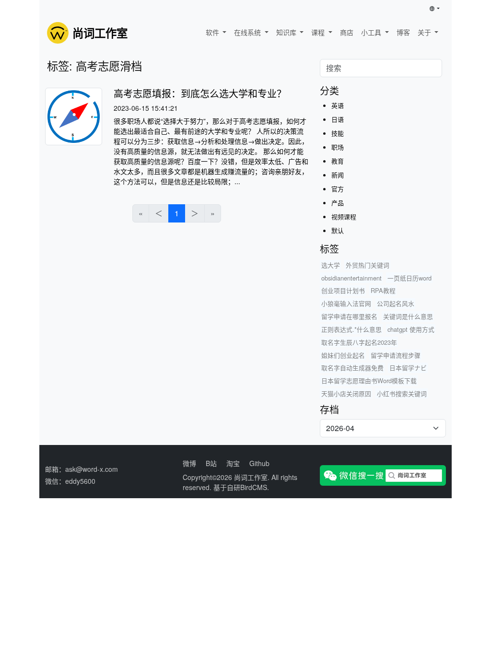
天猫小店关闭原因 (346, 393)
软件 (213, 32)
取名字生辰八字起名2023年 (359, 342)
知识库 (287, 32)
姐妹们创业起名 (343, 355)
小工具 (372, 32)
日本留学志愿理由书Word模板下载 (369, 380)
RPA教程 (383, 290)
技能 (337, 133)
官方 (337, 188)
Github (259, 463)
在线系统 (248, 32)
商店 (346, 32)
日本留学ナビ (408, 367)
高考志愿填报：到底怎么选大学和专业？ (200, 93)
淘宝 (233, 463)
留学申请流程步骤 (396, 355)
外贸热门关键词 (367, 264)
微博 (189, 463)
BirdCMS (253, 487)
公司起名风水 (395, 303)
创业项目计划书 (343, 290)
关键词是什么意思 (408, 316)
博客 (403, 32)
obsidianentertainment (351, 277)
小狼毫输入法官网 (346, 303)
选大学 (330, 264)
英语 (337, 105)
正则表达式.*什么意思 (351, 329)
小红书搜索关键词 (402, 393)
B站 (211, 463)
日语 (337, 119)
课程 (319, 32)
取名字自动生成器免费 (352, 367)
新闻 (337, 174)
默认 (337, 230)
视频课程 (343, 216)
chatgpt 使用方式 (410, 329)
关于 (425, 32)
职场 (337, 147)
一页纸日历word (409, 277)
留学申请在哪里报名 (349, 316)
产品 (337, 202)
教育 (337, 160)
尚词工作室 (251, 477)
